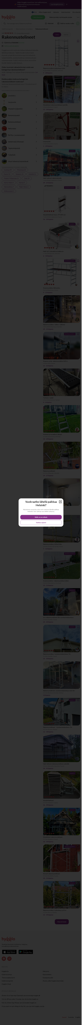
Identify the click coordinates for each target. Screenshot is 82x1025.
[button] (60, 502)
